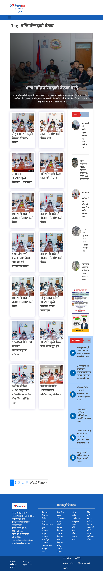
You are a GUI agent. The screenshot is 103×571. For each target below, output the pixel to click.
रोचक (89, 518)
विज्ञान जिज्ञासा (60, 529)
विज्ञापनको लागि (84, 563)
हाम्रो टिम (78, 558)
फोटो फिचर (89, 532)
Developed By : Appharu (27, 563)
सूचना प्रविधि (59, 523)
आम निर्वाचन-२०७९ (47, 523)
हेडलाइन (45, 512)
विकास (89, 524)
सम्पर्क (65, 568)
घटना (74, 539)
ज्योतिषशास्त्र (76, 518)
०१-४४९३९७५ (17, 537)
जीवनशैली (61, 518)
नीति (73, 527)
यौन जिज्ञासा (60, 541)
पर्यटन (89, 521)
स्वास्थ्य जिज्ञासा (60, 535)
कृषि (89, 515)
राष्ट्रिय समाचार (45, 535)
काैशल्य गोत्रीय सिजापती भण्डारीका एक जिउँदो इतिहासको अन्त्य (83, 394)
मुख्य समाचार (45, 529)
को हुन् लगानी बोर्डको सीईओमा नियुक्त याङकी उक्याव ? (83, 457)
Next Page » (38, 482)
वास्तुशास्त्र (76, 521)
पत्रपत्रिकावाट (47, 545)
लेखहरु (44, 548)
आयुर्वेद (59, 551)
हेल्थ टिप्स (60, 512)
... (23, 482)
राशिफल (90, 536)
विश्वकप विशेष (45, 517)
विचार (44, 551)
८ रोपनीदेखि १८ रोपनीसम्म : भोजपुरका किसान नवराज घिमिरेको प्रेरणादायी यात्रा (84, 372)
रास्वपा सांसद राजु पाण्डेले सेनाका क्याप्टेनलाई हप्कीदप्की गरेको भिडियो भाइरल (84, 437)
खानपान (60, 515)
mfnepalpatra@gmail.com (23, 540)
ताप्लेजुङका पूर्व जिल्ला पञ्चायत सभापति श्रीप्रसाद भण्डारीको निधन (83, 352)
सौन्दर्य (74, 533)
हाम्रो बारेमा (67, 558)
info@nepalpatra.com (21, 543)
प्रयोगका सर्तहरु (68, 563)
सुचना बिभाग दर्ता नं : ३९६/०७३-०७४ (19, 529)
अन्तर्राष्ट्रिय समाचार (45, 541)
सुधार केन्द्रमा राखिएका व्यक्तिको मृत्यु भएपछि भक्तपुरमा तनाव (84, 415)
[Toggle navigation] (9, 17)
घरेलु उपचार (59, 547)
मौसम (89, 539)
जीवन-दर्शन (74, 514)
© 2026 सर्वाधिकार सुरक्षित (13, 564)
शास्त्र (74, 524)
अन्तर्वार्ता (90, 527)
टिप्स (74, 530)
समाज (74, 536)
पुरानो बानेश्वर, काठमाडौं (20, 534)
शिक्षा (89, 512)
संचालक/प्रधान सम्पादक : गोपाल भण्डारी (21, 523)
